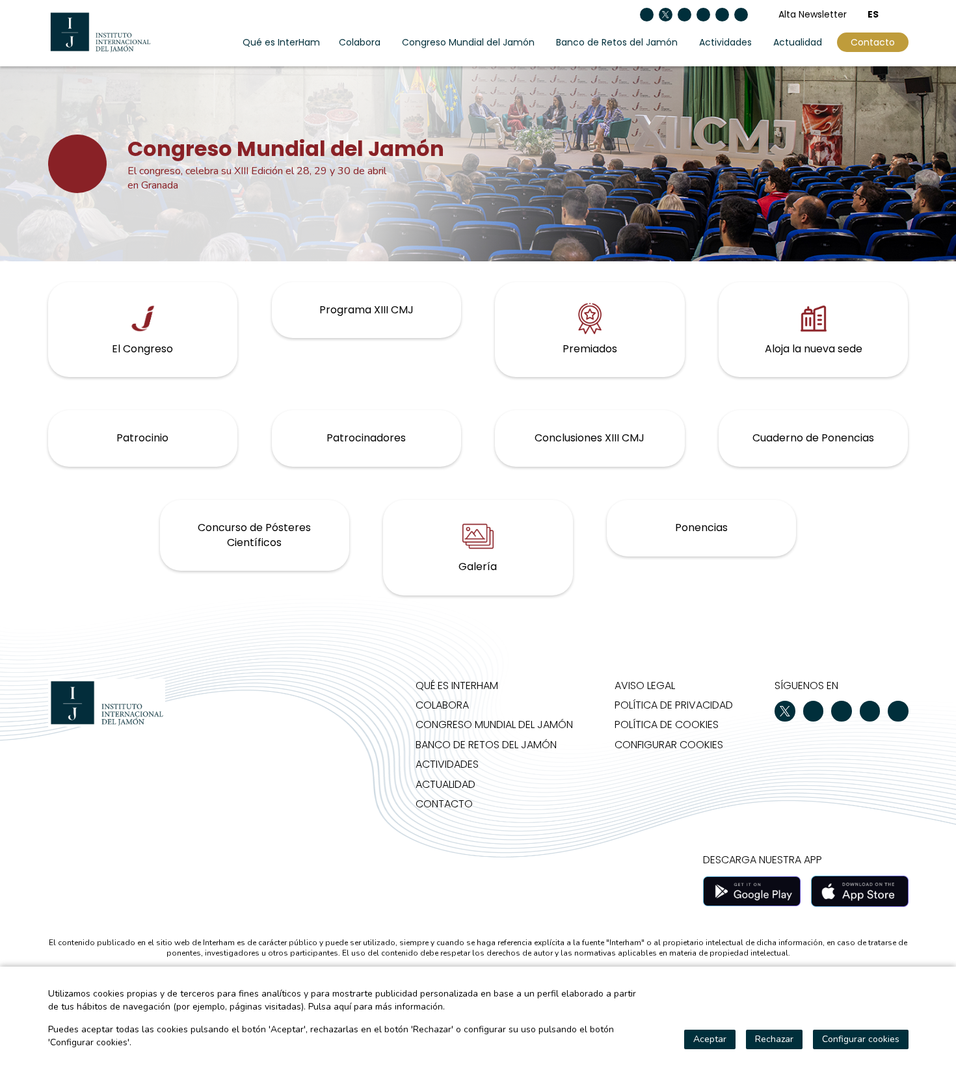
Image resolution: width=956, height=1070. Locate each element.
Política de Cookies (667, 724)
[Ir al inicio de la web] (100, 31)
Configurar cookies (669, 744)
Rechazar (774, 1039)
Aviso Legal (645, 685)
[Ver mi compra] (904, 14)
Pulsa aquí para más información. (376, 1006)
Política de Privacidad (674, 705)
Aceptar (709, 1039)
